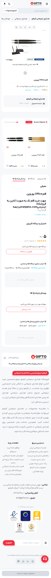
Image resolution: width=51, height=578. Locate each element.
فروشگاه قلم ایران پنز (13, 470)
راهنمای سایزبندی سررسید (38, 455)
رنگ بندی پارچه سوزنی (38, 463)
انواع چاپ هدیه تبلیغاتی (13, 455)
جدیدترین (41, 325)
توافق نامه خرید (13, 448)
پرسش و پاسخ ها (19, 179)
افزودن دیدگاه (26, 251)
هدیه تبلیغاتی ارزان (38, 448)
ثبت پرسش (26, 309)
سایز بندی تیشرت (38, 459)
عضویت (8, 542)
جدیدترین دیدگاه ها (38, 268)
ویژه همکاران (38, 471)
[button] (46, 3)
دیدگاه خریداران (8, 268)
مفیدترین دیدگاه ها (23, 268)
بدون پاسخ (32, 325)
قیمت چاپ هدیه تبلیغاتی (13, 466)
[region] (25, 19)
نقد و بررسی (42, 179)
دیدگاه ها (31, 179)
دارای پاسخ (23, 325)
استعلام (13, 451)
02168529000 (13, 358)
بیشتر (29, 122)
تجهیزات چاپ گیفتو (38, 467)
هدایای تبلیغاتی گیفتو (40, 19)
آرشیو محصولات (11, 11)
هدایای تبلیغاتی (21, 19)
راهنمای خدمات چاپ (13, 474)
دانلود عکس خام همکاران (38, 451)
